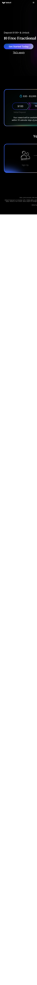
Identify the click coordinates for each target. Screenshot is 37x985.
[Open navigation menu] (33, 2)
